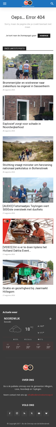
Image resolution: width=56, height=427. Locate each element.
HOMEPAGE (44, 36)
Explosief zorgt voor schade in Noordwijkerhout (22, 125)
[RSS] (24, 413)
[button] (4, 3)
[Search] (52, 3)
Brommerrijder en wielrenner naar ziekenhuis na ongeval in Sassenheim (26, 84)
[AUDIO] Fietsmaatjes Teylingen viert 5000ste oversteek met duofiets (26, 207)
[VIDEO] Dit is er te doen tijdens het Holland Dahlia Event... (25, 249)
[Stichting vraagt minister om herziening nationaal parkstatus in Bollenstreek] (28, 148)
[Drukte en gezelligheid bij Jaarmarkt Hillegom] (28, 272)
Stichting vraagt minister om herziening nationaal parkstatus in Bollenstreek (27, 166)
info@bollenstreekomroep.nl (40, 395)
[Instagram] (17, 413)
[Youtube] (39, 413)
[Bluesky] (46, 413)
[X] (31, 413)
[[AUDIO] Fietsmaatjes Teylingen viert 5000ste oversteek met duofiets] (28, 190)
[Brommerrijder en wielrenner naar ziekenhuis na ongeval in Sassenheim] (28, 66)
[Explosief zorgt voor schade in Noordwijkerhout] (28, 107)
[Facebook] (9, 413)
